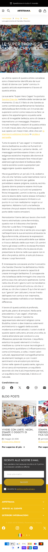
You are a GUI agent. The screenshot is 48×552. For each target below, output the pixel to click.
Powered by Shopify (33, 523)
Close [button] (24, 501)
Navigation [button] (3, 10)
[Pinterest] (31, 528)
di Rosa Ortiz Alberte (11, 442)
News (25, 18)
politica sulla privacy (26, 489)
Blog (17, 18)
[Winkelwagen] (44, 10)
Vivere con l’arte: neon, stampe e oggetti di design (17, 432)
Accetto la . (21, 489)
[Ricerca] (8, 10)
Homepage (6, 18)
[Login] (40, 10)
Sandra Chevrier (10, 99)
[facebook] (3, 528)
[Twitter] (44, 528)
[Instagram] (17, 528)
